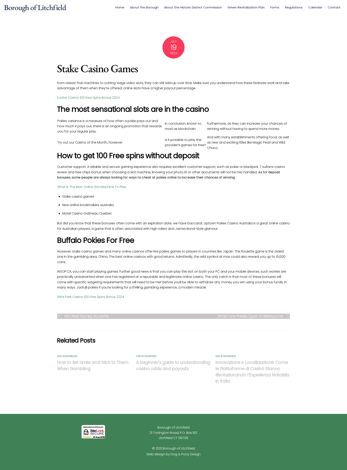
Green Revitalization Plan (246, 7)
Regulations (294, 7)
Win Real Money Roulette (86, 316)
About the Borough (144, 7)
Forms (274, 7)
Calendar (315, 7)
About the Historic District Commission (193, 7)
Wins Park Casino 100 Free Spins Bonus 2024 (90, 297)
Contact (334, 7)
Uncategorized (67, 356)
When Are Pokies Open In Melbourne (250, 316)
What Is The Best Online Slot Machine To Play (91, 187)
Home (119, 7)
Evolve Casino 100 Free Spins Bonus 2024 (88, 97)
